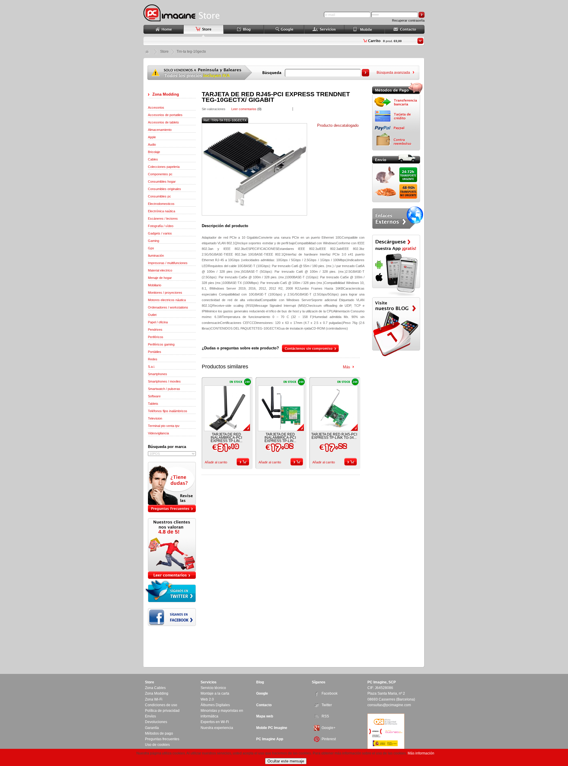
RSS (325, 716)
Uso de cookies (157, 745)
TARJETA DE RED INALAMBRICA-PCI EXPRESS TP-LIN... (226, 437)
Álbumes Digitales (215, 705)
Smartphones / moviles (164, 381)
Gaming (153, 241)
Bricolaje (154, 152)
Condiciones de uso (161, 705)
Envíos (150, 716)
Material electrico (160, 270)
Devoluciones (156, 722)
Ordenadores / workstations (168, 307)
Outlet (152, 315)
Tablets (153, 403)
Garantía (152, 728)
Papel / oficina (158, 322)
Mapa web (264, 716)
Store (164, 51)
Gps (151, 248)
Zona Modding (165, 94)
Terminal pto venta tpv (164, 426)
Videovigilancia (158, 433)
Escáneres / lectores (163, 218)
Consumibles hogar (162, 181)
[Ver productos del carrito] (420, 41)
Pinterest (329, 739)
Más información (421, 753)
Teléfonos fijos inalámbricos (167, 411)
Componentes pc (160, 174)
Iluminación (156, 255)
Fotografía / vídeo (160, 226)
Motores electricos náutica (167, 300)
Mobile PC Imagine (271, 728)
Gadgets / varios (160, 233)
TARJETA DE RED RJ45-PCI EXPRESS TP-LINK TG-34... (334, 436)
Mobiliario (154, 285)
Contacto (264, 705)
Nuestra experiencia (217, 728)
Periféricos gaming (161, 344)
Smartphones (157, 374)
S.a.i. (151, 366)
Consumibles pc (159, 196)
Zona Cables (155, 688)
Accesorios (156, 107)
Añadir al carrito (216, 462)
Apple (152, 137)
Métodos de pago (159, 733)
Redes (152, 359)
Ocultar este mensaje (285, 761)
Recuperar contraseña (408, 20)
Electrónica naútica (161, 211)
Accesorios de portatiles (165, 115)
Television (155, 418)
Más (346, 367)
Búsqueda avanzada (393, 72)
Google (262, 693)
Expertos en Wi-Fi (215, 722)
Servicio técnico (213, 688)
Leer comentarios (243, 109)
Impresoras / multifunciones (168, 263)
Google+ (328, 728)
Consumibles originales (164, 189)
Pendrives (155, 329)
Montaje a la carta (215, 693)
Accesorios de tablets (163, 122)
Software (154, 396)
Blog (260, 682)
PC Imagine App (269, 739)
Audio (152, 144)
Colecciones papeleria (164, 166)
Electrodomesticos (161, 203)
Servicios (209, 682)
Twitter (327, 705)
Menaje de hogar (160, 278)
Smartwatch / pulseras (164, 389)
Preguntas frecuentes (162, 739)
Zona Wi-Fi (153, 699)
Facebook (330, 693)
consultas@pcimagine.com (389, 705)
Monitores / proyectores (165, 292)
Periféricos (155, 337)
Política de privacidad (162, 711)
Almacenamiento (160, 129)
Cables (153, 159)
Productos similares (225, 367)
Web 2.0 (207, 699)
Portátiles (154, 352)
